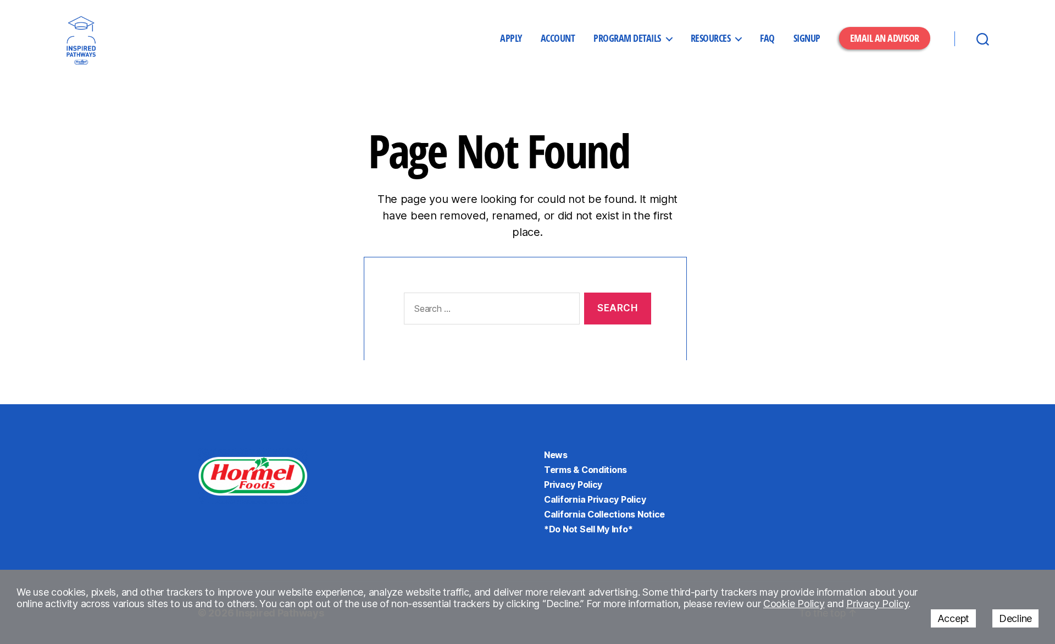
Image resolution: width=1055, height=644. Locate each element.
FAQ (767, 38)
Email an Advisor (884, 38)
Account (558, 38)
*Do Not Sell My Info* (588, 529)
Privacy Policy (573, 484)
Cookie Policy (794, 603)
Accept (953, 618)
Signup (806, 38)
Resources (711, 38)
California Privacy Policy (595, 499)
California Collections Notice (604, 514)
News (556, 454)
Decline (1015, 618)
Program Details (627, 38)
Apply (511, 38)
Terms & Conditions (585, 469)
